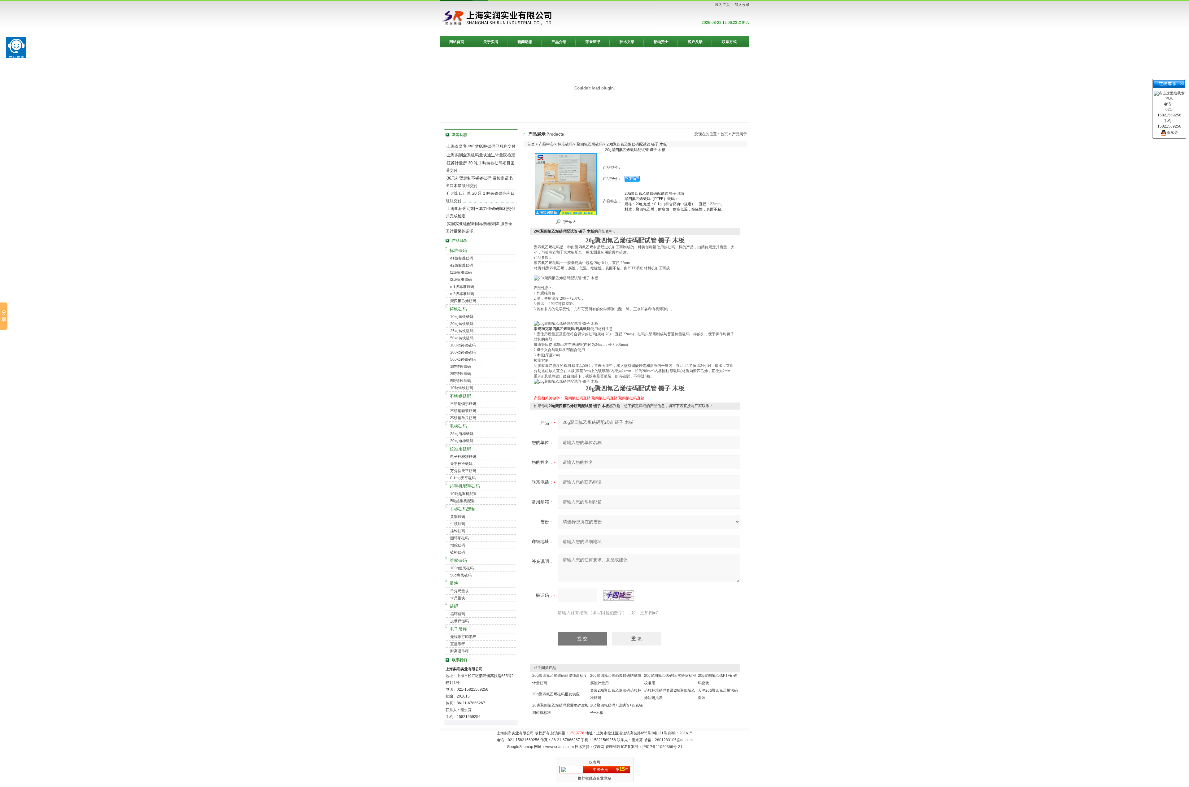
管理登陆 (612, 747)
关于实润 (490, 42)
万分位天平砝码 (463, 471)
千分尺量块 (459, 591)
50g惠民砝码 (461, 575)
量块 (454, 583)
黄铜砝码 (457, 517)
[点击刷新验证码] (618, 595)
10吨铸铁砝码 (461, 388)
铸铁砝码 (458, 309)
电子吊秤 (458, 629)
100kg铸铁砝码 (463, 345)
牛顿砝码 (457, 524)
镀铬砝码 (457, 552)
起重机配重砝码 (465, 486)
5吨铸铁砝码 (460, 381)
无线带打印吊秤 (463, 637)
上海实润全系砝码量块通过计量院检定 (481, 155)
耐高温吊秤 (459, 651)
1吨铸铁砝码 (460, 366)
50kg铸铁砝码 (461, 338)
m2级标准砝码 (462, 294)
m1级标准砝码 (462, 287)
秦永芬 (1172, 132)
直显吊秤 (457, 644)
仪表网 (598, 747)
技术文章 (627, 42)
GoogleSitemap (520, 747)
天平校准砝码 (461, 464)
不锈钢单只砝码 (463, 418)
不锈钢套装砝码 (463, 411)
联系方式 (729, 42)
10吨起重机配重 (463, 494)
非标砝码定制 (463, 509)
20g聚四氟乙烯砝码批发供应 (556, 694)
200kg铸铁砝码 (463, 352)
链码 (454, 606)
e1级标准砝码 (461, 258)
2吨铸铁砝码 (460, 374)
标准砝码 (458, 250)
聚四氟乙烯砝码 (463, 301)
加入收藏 (741, 4)
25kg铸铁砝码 (461, 331)
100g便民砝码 (462, 568)
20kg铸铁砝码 (461, 324)
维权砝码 (458, 560)
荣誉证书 (593, 42)
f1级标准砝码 (461, 272)
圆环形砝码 (459, 538)
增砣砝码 (457, 545)
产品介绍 (558, 42)
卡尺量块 (457, 598)
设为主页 (722, 4)
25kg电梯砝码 (461, 434)
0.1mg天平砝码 (463, 478)
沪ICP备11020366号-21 (662, 747)
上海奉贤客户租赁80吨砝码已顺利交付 (481, 146)
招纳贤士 (661, 42)
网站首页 (456, 42)
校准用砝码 (460, 448)
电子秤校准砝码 (463, 456)
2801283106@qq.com (674, 740)
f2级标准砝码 (461, 279)
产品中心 (546, 144)
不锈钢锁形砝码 (463, 404)
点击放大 (568, 222)
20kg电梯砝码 (461, 441)
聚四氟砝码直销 (577, 398)
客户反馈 (695, 42)
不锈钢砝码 (460, 395)
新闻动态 (524, 42)
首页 (724, 134)
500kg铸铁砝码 (463, 359)
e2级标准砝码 (461, 265)
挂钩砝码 (457, 531)
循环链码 (457, 614)
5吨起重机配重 (462, 501)
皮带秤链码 (459, 621)
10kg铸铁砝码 (461, 317)
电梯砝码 (458, 426)
